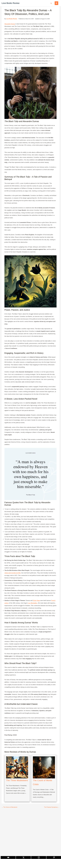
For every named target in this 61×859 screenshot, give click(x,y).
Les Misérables (32, 603)
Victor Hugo (36, 600)
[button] (51, 3)
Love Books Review (10, 3)
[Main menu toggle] (56, 3)
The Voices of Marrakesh (9, 807)
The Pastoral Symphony (51, 807)
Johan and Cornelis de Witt (12, 573)
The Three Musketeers (17, 780)
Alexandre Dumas (9, 24)
